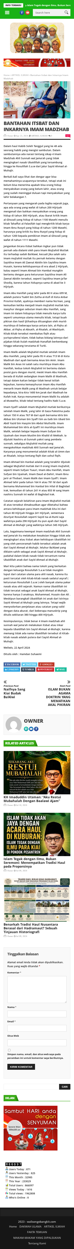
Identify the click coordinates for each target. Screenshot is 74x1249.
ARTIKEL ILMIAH (20, 75)
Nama (11, 1007)
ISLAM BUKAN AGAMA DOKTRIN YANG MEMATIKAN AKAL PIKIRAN (58, 696)
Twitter (31, 664)
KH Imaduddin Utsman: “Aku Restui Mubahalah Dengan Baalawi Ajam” (32, 799)
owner (10, 136)
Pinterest (46, 669)
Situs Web (13, 1035)
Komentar (14, 972)
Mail (62, 669)
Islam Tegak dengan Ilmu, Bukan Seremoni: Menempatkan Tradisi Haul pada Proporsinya (34, 862)
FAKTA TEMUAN (37, 1232)
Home (7, 75)
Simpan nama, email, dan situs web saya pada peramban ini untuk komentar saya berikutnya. (35, 1056)
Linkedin (13, 669)
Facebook (13, 664)
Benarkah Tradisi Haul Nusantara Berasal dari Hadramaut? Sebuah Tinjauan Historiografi (31, 928)
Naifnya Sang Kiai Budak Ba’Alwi (14, 692)
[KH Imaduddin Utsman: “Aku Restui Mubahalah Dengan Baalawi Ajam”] (37, 772)
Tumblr (29, 669)
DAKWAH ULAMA (30, 1226)
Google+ (47, 664)
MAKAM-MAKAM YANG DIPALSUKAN (37, 1238)
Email (11, 1021)
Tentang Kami (37, 1243)
